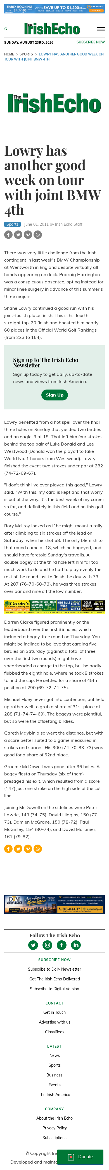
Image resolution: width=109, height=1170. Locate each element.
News (54, 1055)
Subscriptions (54, 1137)
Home (9, 54)
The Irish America (54, 1094)
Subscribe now (91, 42)
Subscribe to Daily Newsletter (54, 969)
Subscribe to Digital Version (54, 988)
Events (55, 1084)
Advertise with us (54, 1022)
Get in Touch (54, 1012)
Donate (85, 1156)
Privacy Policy (54, 1128)
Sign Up (54, 395)
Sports (26, 54)
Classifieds (54, 1031)
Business (54, 1075)
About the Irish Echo (54, 1118)
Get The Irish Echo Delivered (54, 979)
